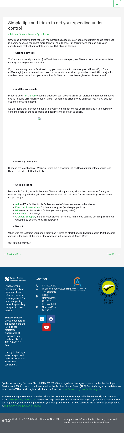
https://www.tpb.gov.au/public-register (81, 389)
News (31, 34)
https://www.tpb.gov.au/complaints (22, 405)
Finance (23, 34)
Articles (14, 34)
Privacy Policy (101, 422)
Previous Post (12, 254)
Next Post (113, 254)
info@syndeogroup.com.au (22, 399)
